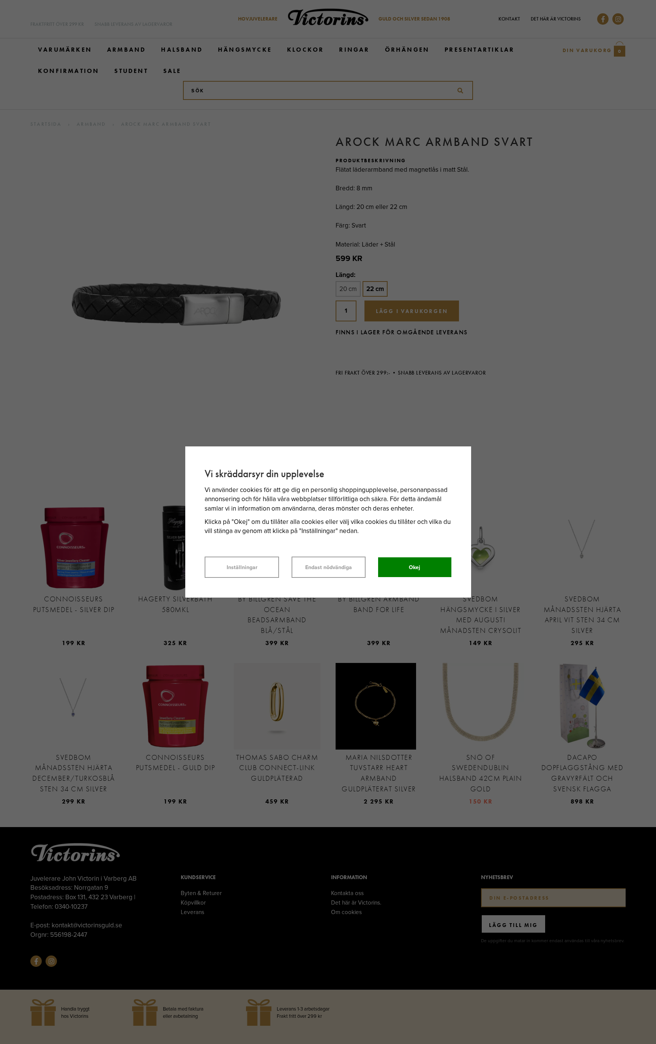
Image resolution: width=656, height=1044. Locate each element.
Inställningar (242, 567)
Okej (414, 567)
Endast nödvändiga (328, 567)
